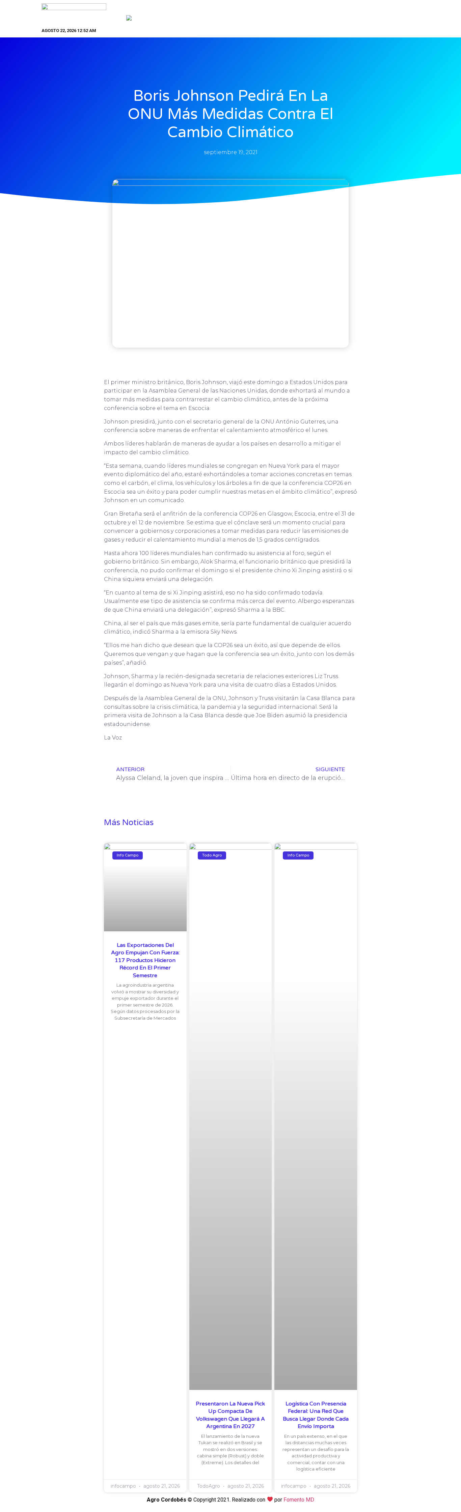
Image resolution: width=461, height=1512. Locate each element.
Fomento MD (298, 1499)
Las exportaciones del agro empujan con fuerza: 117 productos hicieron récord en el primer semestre (145, 960)
